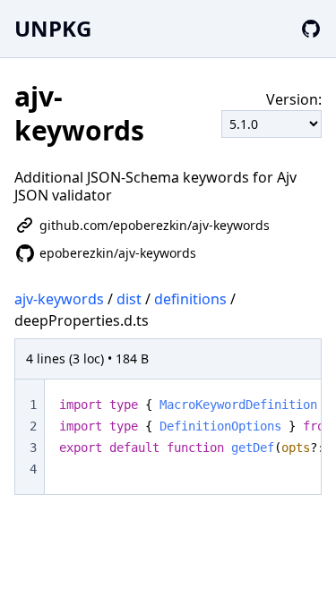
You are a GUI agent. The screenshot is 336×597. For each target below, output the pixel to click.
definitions (190, 299)
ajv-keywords (59, 299)
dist (129, 299)
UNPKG (52, 28)
